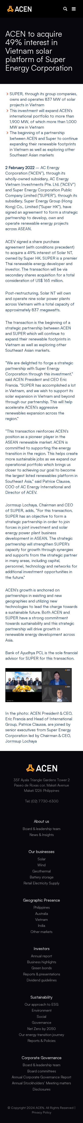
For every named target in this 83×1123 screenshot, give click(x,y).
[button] (65, 9)
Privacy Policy (41, 1112)
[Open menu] (73, 8)
